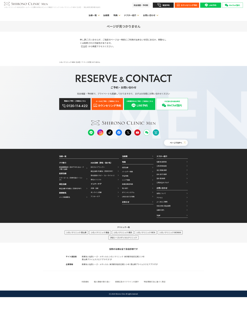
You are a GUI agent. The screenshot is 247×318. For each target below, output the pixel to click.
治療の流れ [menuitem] (160, 210)
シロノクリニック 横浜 (123, 232)
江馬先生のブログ (163, 182)
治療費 (124, 156)
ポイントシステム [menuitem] (128, 192)
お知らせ (125, 202)
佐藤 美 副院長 (162, 162)
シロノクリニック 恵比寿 (76, 232)
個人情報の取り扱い (102, 281)
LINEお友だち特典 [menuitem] (128, 196)
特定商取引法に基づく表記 (154, 281)
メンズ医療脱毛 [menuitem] (64, 197)
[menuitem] (163, 5)
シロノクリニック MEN (145, 232)
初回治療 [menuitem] (125, 167)
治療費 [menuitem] (106, 15)
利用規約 (85, 281)
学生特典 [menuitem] (125, 176)
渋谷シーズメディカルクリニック (123, 237)
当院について (161, 193)
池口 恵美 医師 (162, 170)
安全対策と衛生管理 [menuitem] (163, 206)
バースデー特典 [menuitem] (127, 171)
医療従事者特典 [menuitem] (127, 184)
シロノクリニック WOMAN (170, 232)
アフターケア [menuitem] (95, 196)
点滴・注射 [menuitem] (94, 188)
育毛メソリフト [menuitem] (96, 179)
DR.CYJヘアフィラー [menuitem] (98, 167)
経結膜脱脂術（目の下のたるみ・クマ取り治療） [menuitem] (71, 168)
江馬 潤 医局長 (162, 166)
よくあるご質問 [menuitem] (162, 202)
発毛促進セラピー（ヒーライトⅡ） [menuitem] (103, 175)
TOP (84, 46)
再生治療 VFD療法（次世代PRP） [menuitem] (70, 188)
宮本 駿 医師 (161, 178)
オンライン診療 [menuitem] (96, 192)
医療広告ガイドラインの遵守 (127, 281)
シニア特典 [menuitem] (126, 180)
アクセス (160, 197)
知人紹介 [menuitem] (125, 188)
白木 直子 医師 (162, 174)
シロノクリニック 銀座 (100, 232)
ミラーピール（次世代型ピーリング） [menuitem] (70, 179)
